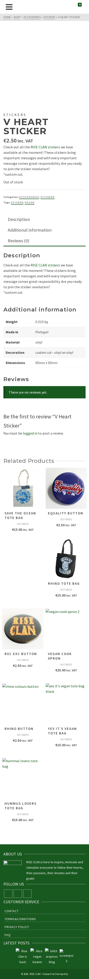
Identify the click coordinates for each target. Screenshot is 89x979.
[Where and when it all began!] (66, 956)
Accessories (29, 197)
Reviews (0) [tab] (18, 240)
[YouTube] (27, 893)
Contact (12, 911)
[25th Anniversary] (37, 956)
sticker (17, 202)
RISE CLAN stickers (45, 147)
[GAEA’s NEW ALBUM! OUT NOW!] (52, 956)
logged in (30, 433)
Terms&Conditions (20, 919)
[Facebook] (8, 893)
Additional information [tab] (30, 230)
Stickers (47, 197)
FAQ (8, 935)
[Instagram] (17, 893)
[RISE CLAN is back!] (22, 956)
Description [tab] (19, 219)
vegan (29, 202)
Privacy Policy (17, 927)
